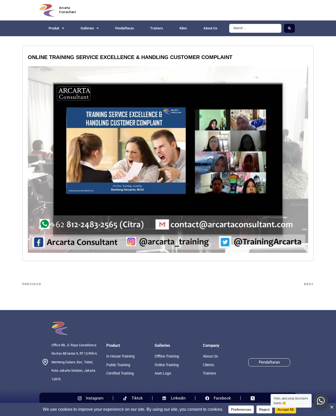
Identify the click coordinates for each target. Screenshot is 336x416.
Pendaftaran (124, 28)
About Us (210, 28)
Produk (54, 28)
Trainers (156, 28)
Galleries (87, 28)
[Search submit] (289, 28)
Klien (183, 28)
